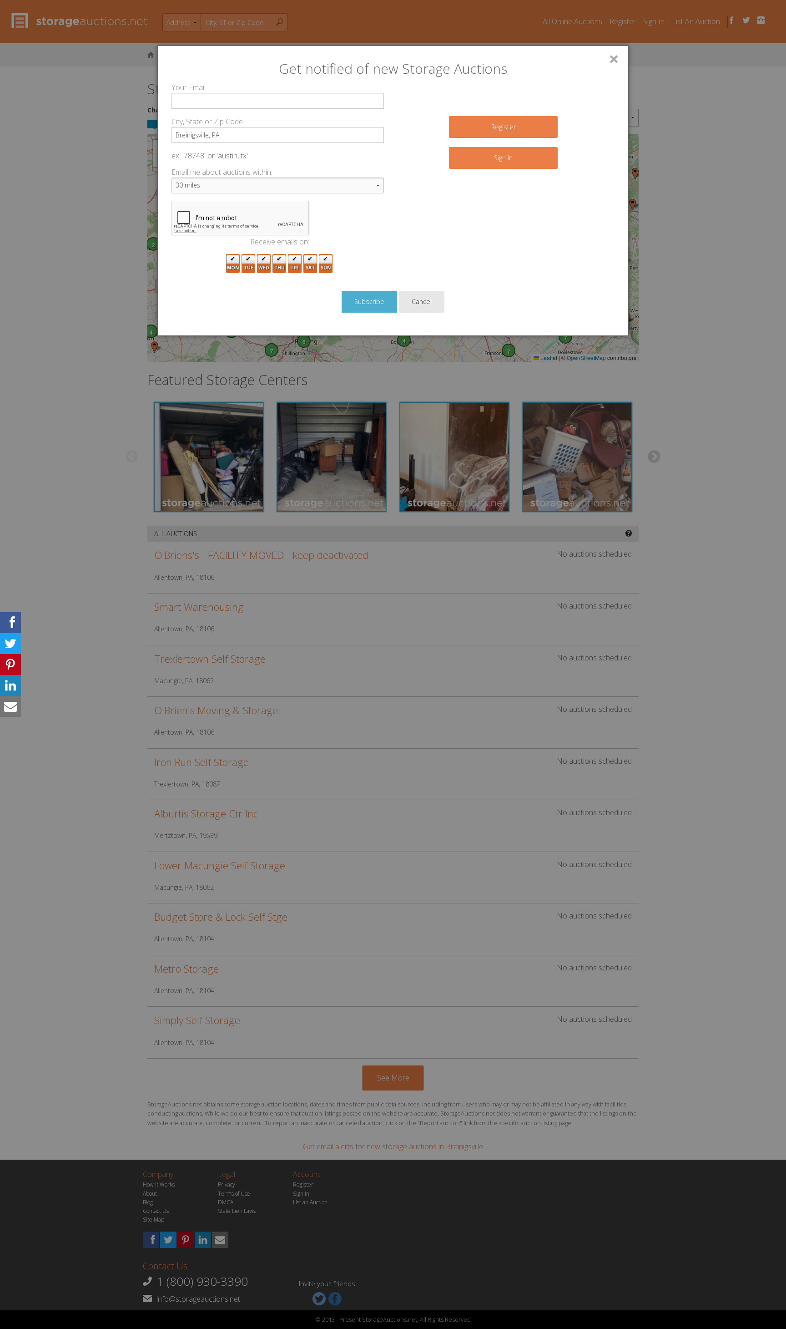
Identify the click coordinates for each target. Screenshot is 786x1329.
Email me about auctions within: (221, 172)
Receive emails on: (279, 242)
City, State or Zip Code (207, 122)
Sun (326, 267)
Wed (263, 267)
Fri (294, 267)
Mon (233, 267)
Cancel (422, 301)
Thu (279, 267)
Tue (248, 267)
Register (503, 126)
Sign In (503, 157)
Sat (310, 267)
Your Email (188, 87)
